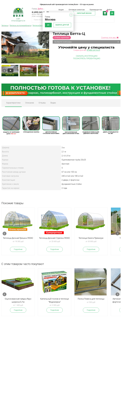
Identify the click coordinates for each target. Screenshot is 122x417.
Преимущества (96, 9)
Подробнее (18, 249)
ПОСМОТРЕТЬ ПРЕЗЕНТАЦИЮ (86, 58)
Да (48, 25)
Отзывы (42, 103)
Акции (61, 9)
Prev (4, 71)
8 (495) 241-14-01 (40, 12)
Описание (29, 103)
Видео (53, 103)
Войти (109, 9)
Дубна (40, 9)
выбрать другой (62, 25)
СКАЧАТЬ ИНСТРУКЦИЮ (86, 56)
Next (46, 71)
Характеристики (13, 103)
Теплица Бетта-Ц (39, 25)
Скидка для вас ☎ (110, 37)
